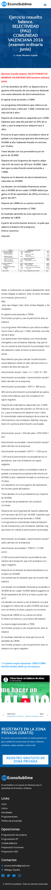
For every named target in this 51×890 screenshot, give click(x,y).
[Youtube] (14, 875)
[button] (45, 5)
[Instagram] (19, 875)
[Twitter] (8, 875)
